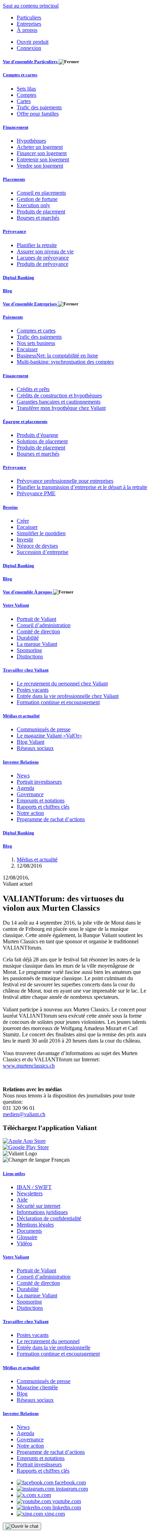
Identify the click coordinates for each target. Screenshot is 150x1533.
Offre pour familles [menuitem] (38, 114)
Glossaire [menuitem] (27, 1237)
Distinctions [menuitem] (30, 656)
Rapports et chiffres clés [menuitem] (43, 807)
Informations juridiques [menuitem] (42, 1212)
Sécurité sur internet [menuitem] (38, 1206)
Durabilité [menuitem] (28, 638)
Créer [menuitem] (23, 521)
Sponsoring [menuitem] (29, 650)
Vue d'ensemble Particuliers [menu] (31, 61)
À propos (27, 30)
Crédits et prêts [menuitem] (33, 389)
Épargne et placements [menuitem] (25, 421)
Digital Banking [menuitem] (18, 277)
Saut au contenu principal (31, 6)
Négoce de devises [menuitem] (37, 546)
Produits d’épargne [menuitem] (37, 435)
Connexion (29, 48)
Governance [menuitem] (30, 794)
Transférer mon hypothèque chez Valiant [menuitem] (61, 408)
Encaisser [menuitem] (27, 349)
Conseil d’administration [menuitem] (43, 625)
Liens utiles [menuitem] (14, 1173)
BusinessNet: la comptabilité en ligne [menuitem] (57, 356)
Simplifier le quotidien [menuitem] (41, 533)
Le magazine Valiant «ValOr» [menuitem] (49, 736)
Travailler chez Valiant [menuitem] (25, 670)
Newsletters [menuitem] (30, 1193)
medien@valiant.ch (24, 1114)
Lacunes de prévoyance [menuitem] (43, 258)
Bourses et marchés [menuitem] (38, 218)
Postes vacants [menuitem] (32, 690)
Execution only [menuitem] (33, 205)
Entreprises (29, 24)
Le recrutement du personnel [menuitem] (48, 1341)
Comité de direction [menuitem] (38, 631)
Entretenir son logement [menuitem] (43, 159)
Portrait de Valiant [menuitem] (36, 619)
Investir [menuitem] (25, 539)
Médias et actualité (37, 859)
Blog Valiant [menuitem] (30, 742)
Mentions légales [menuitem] (35, 1225)
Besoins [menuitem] (10, 507)
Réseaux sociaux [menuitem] (35, 748)
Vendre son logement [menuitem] (40, 166)
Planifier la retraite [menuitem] (37, 245)
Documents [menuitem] (29, 1231)
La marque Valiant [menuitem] (37, 644)
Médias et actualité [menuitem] (21, 715)
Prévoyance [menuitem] (14, 231)
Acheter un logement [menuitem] (40, 147)
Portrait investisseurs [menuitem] (39, 782)
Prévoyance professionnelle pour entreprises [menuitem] (65, 481)
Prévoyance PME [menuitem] (36, 493)
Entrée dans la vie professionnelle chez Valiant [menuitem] (68, 696)
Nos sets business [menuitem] (36, 343)
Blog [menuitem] (7, 290)
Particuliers (29, 17)
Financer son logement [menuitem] (42, 153)
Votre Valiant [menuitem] (16, 605)
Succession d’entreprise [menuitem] (42, 552)
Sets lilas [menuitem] (26, 89)
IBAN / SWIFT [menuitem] (34, 1187)
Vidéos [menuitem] (24, 1243)
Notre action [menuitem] (30, 813)
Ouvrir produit (32, 42)
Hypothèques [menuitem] (31, 141)
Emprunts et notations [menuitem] (41, 800)
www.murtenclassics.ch (29, 1066)
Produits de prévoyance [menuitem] (42, 264)
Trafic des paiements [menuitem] (39, 107)
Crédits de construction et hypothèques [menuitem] (59, 395)
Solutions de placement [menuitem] (42, 441)
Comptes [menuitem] (26, 95)
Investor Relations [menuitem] (21, 762)
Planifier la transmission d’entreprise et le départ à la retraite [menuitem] (82, 487)
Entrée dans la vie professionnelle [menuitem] (53, 1347)
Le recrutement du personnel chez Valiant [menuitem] (62, 684)
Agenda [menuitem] (25, 788)
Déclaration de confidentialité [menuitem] (49, 1218)
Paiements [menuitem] (13, 317)
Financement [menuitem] (15, 127)
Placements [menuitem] (14, 179)
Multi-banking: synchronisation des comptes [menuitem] (65, 362)
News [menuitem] (23, 775)
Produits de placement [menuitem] (41, 211)
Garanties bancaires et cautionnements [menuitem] (58, 402)
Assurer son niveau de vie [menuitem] (45, 251)
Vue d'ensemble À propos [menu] (28, 592)
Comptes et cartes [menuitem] (20, 74)
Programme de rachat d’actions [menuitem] (51, 819)
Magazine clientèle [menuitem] (37, 1387)
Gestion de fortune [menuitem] (37, 199)
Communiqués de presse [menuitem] (43, 729)
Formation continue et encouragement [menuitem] (58, 702)
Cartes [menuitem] (24, 101)
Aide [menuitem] (22, 1200)
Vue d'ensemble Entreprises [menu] (30, 303)
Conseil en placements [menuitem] (41, 193)
